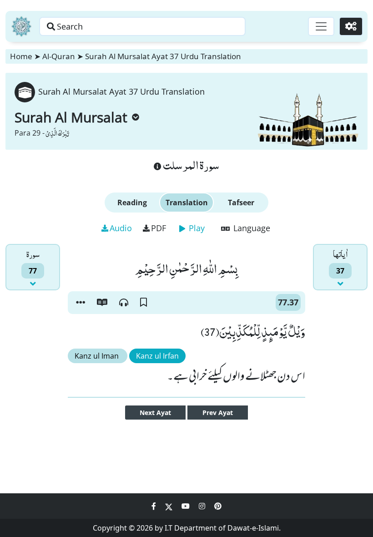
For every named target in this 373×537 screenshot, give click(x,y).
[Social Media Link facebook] (154, 506)
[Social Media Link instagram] (203, 506)
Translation (187, 203)
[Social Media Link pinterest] (218, 506)
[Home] (21, 26)
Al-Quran (58, 56)
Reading (132, 203)
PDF (158, 228)
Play (195, 228)
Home (21, 56)
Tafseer (241, 203)
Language (250, 228)
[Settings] (351, 26)
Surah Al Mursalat (71, 117)
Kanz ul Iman (98, 356)
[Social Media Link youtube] (186, 506)
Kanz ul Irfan (157, 356)
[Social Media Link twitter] (169, 506)
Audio (121, 228)
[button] (80, 302)
